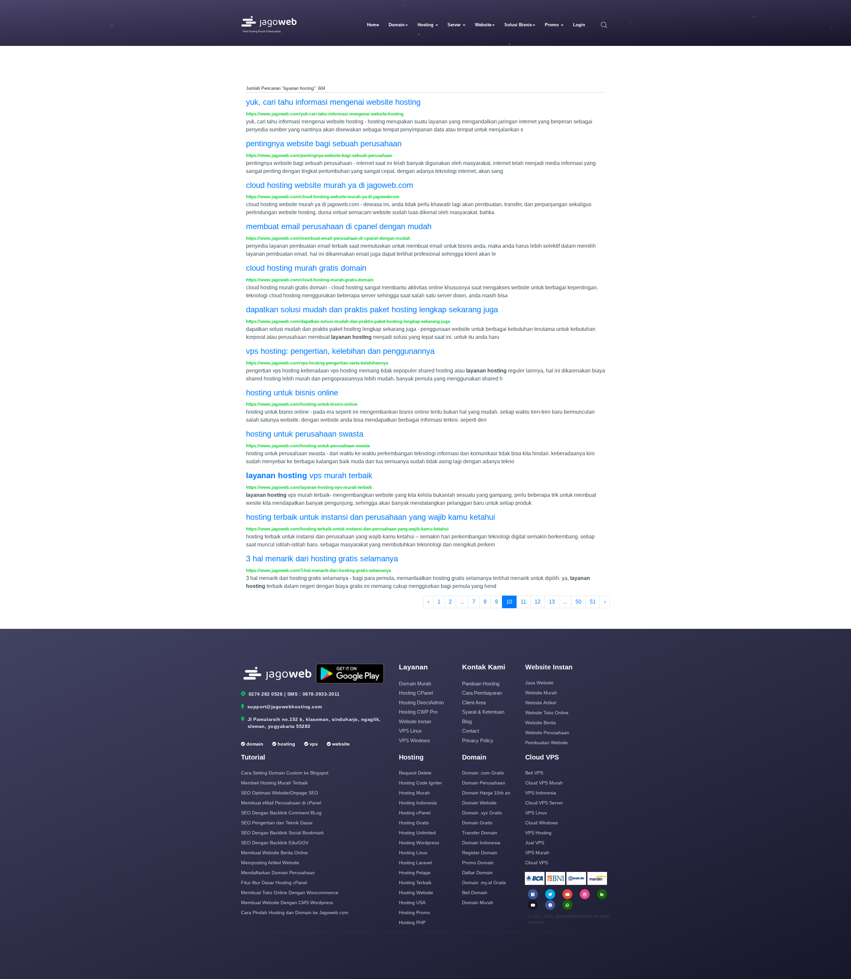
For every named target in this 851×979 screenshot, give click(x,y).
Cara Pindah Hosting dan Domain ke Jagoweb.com (294, 912)
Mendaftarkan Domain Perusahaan (278, 872)
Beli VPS (534, 772)
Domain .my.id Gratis (484, 882)
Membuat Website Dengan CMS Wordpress (287, 902)
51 (593, 602)
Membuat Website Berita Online (274, 852)
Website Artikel (540, 702)
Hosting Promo (414, 912)
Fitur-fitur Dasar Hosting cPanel (274, 882)
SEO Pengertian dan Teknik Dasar (277, 822)
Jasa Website (539, 682)
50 (578, 602)
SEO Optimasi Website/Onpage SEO (279, 792)
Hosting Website (416, 892)
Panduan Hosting (480, 683)
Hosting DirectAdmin (421, 702)
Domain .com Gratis (483, 772)
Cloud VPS (536, 862)
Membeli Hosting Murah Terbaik (274, 782)
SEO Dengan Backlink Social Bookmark (282, 832)
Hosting (426, 24)
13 (552, 602)
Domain (397, 24)
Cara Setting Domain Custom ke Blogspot (284, 772)
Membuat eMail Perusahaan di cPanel (281, 802)
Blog (467, 721)
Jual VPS (534, 842)
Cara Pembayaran (482, 693)
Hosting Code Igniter (420, 782)
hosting (285, 744)
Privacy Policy (477, 740)
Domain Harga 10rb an (486, 792)
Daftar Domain (477, 872)
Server (454, 24)
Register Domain (479, 852)
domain (254, 744)
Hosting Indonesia (418, 802)
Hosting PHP (412, 922)
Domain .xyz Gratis (482, 812)
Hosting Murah (414, 792)
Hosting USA (412, 902)
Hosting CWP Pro (418, 712)
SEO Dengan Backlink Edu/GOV (274, 842)
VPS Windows (414, 740)
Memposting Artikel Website (270, 862)
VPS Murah (537, 852)
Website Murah (541, 692)
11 (523, 602)
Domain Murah (415, 683)
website (340, 744)
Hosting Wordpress (419, 842)
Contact (470, 731)
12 (538, 602)
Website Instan (415, 721)
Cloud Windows (541, 822)
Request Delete (415, 772)
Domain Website (479, 802)
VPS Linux (410, 731)
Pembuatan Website (546, 742)
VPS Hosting (538, 832)
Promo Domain (478, 862)
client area (474, 702)
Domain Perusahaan (483, 782)
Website (483, 24)
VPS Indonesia (540, 792)
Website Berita (540, 722)
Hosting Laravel (415, 862)
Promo (552, 24)
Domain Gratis (477, 822)
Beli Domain (474, 892)
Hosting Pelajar (415, 872)
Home (373, 24)
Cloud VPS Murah (544, 782)
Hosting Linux (413, 852)
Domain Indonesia (481, 842)
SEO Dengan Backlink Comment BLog (281, 812)
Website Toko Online (546, 712)
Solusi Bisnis (518, 24)
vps (313, 744)
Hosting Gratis (414, 822)
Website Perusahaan (547, 732)
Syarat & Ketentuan (483, 712)
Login (579, 24)
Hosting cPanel (416, 693)
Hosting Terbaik (415, 882)
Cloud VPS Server (544, 802)
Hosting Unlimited (417, 832)
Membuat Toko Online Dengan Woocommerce (289, 892)
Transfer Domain (479, 832)
